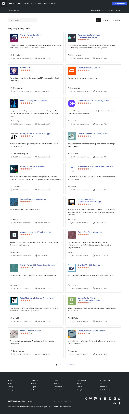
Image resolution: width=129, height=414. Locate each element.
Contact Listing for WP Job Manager (35, 232)
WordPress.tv (59, 390)
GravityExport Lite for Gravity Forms (93, 101)
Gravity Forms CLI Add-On (89, 68)
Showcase (34, 380)
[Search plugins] (35, 20)
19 (67, 365)
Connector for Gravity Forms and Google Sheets (89, 299)
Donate (80, 387)
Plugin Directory (13, 10)
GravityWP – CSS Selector (89, 265)
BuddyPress (105, 390)
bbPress (103, 387)
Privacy (10, 390)
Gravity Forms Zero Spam (31, 35)
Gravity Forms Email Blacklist (32, 166)
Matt (102, 383)
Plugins (33, 387)
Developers (58, 387)
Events (79, 383)
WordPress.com (106, 380)
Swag (79, 390)
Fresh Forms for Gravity (30, 331)
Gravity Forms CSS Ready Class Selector (37, 265)
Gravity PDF (25, 68)
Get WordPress (119, 3)
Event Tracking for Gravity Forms (34, 101)
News (10, 383)
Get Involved (81, 380)
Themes (33, 383)
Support (56, 383)
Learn (56, 380)
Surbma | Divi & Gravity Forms (33, 199)
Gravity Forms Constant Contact (91, 331)
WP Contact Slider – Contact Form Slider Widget (89, 200)
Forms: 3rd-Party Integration (90, 232)
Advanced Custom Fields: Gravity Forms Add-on (89, 36)
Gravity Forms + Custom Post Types (35, 133)
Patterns (34, 390)
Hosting (10, 387)
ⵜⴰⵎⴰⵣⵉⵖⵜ (31, 401)
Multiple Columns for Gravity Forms (93, 133)
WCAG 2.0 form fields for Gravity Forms (37, 298)
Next (71, 365)
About (10, 380)
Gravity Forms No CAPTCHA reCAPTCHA (95, 166)
